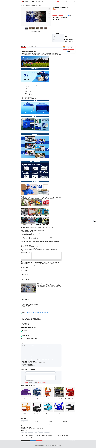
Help (61, 3)
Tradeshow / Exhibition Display (65, 424)
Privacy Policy (59, 445)
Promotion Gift (36, 421)
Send (26, 382)
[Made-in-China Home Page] (25, 1)
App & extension (66, 3)
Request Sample (65, 17)
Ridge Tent (40, 5)
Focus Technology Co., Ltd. (43, 445)
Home (21, 5)
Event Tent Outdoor (60, 435)
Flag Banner (27, 312)
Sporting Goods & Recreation (26, 5)
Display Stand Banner (37, 312)
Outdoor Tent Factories (24, 435)
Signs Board (30, 312)
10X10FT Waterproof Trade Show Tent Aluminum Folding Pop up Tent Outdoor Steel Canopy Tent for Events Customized (70, 398)
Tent (37, 5)
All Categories (23, 3)
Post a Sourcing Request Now (42, 382)
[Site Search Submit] (58, 1)
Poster (49, 422)
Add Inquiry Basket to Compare (36, 31)
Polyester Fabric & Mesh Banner (24, 422)
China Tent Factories (31, 435)
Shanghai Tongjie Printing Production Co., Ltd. (59, 8)
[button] (67, 1)
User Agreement (52, 445)
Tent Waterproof (50, 435)
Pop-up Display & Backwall (51, 424)
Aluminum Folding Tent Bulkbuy (31, 437)
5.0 (66, 47)
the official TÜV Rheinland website (42, 280)
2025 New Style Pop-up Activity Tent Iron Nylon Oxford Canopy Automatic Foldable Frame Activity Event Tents (48, 413)
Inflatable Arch (46, 312)
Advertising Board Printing (37, 422)
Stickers (33, 312)
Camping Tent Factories (37, 435)
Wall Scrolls (63, 422)
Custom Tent (55, 435)
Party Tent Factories (44, 435)
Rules (74, 3)
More (21, 438)
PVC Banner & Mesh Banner (65, 421)
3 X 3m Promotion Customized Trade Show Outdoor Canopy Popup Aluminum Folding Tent (58, 398)
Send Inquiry (58, 15)
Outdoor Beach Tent (66, 435)
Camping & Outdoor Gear (34, 5)
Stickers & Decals (50, 421)
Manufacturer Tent (24, 437)
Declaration (56, 445)
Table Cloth (43, 312)
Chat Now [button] (70, 15)
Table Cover (22, 424)
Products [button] (33, 1)
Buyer (57, 3)
